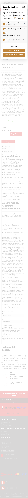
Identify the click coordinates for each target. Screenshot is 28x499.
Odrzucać (14, 46)
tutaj (15, 17)
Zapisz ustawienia (14, 50)
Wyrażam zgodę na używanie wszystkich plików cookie (14, 55)
